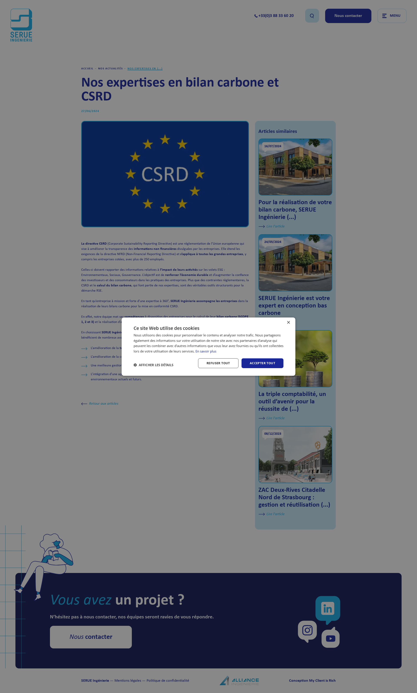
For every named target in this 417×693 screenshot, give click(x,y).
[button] (153, 365)
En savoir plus (205, 351)
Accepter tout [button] (262, 363)
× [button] (288, 322)
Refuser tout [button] (218, 363)
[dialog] (208, 346)
